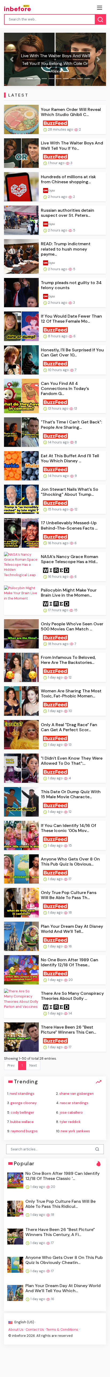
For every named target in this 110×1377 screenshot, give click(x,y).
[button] (11, 59)
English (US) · (25, 1322)
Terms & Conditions (62, 1329)
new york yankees (75, 1131)
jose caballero (71, 1112)
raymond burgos (24, 1131)
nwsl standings (22, 1093)
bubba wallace (22, 1122)
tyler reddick (70, 1122)
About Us (15, 1329)
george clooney (23, 1103)
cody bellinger (22, 1112)
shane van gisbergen (76, 1093)
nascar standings (74, 1103)
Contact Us (35, 1329)
